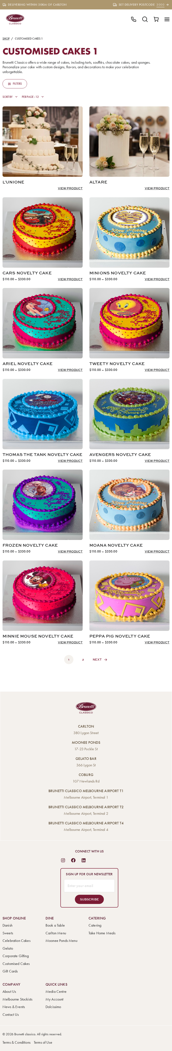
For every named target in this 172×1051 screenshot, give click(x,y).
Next (97, 659)
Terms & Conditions (16, 1042)
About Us (9, 991)
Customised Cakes (16, 963)
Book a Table (55, 925)
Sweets (8, 933)
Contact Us (11, 1014)
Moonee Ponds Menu (61, 940)
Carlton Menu (56, 933)
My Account (55, 999)
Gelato (8, 948)
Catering (95, 925)
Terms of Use (43, 1042)
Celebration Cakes (16, 940)
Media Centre (56, 991)
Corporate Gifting (16, 956)
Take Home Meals (102, 933)
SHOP (6, 38)
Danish (7, 925)
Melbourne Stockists (17, 999)
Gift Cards (10, 971)
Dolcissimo (53, 1007)
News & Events (14, 1007)
